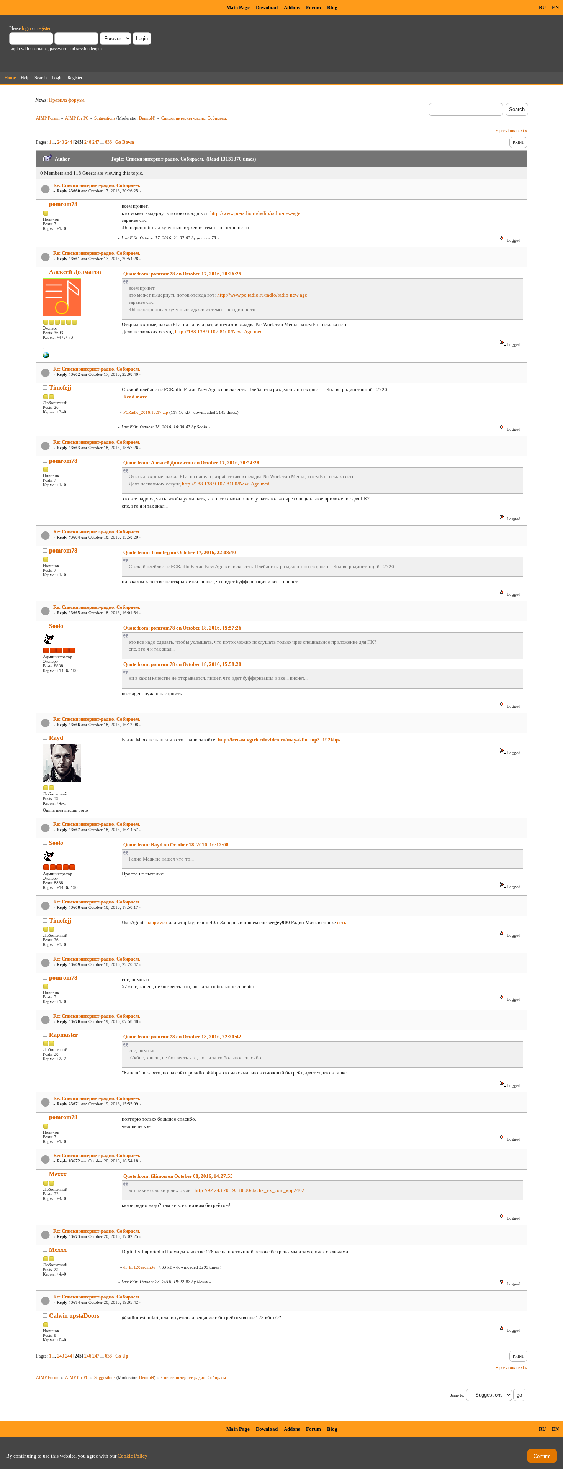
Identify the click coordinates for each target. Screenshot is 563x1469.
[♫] (46, 356)
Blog (332, 7)
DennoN (146, 118)
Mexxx (58, 1174)
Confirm (542, 1456)
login (26, 28)
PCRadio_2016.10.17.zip (145, 412)
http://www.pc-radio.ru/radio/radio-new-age (255, 213)
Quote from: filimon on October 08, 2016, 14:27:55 (178, 1176)
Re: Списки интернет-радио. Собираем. (96, 185)
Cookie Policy (132, 1456)
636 (108, 142)
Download (267, 7)
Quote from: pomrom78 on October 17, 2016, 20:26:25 (182, 274)
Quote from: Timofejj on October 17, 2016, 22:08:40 (179, 552)
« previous (505, 130)
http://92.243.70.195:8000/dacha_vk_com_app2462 (249, 1190)
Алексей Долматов (75, 272)
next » (521, 130)
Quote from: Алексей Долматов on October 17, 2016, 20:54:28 (191, 463)
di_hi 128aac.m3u (139, 1267)
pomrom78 (63, 204)
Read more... (137, 397)
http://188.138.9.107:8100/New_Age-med (219, 331)
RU (542, 7)
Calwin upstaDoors (74, 1315)
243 (60, 142)
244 (68, 142)
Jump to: (457, 1395)
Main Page (238, 7)
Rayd (56, 737)
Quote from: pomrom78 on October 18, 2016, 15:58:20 (182, 664)
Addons (292, 7)
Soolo (56, 626)
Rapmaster (63, 1034)
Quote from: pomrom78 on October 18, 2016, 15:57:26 (182, 628)
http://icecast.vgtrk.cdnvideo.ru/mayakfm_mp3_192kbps (279, 740)
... (54, 142)
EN (555, 7)
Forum (313, 7)
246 (87, 142)
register (43, 28)
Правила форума (67, 100)
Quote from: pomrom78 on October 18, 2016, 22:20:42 (182, 1036)
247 (95, 142)
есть (341, 922)
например (156, 922)
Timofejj (60, 387)
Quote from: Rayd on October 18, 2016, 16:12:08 (176, 845)
